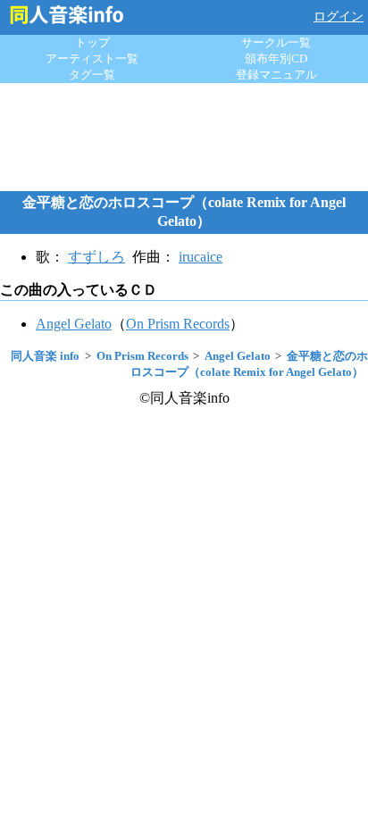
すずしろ (96, 256)
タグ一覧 (92, 74)
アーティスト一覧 (92, 58)
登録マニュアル (276, 74)
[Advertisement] (184, 136)
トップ (92, 42)
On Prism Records (178, 323)
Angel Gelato (74, 323)
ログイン (339, 16)
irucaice (200, 256)
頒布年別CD (276, 58)
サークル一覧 (276, 42)
